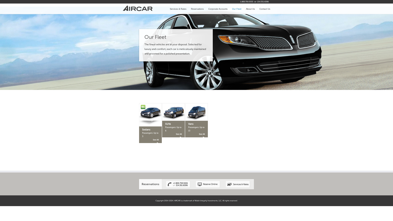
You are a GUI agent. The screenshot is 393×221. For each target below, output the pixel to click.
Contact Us (264, 9)
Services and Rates (238, 180)
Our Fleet (236, 9)
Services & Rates (178, 9)
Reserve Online (208, 180)
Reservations (197, 9)
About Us (250, 9)
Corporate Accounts (218, 9)
